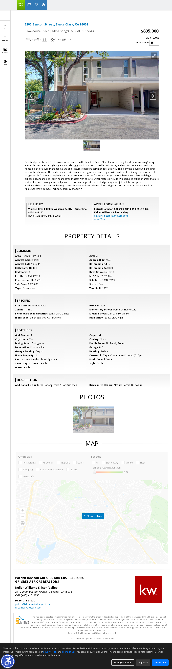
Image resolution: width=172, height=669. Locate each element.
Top (5, 29)
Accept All (160, 662)
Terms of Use (69, 651)
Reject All (143, 662)
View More (100, 219)
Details (5, 41)
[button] (7, 661)
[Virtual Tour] (43, 5)
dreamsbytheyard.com (28, 607)
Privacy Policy (50, 651)
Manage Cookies (122, 662)
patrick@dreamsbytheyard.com (111, 215)
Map (5, 64)
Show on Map (94, 516)
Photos (5, 52)
